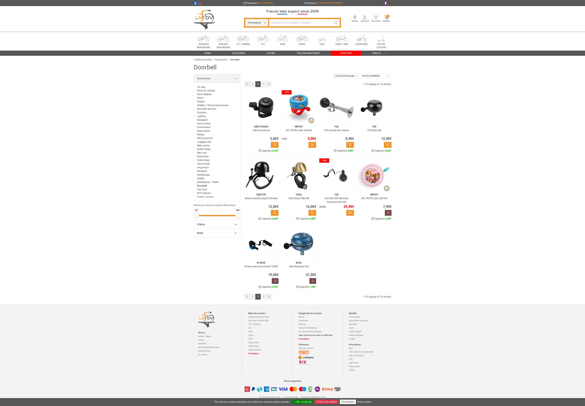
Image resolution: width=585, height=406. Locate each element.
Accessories (204, 78)
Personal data (354, 366)
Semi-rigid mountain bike (258, 321)
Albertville (202, 344)
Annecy (201, 340)
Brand (200, 233)
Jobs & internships (356, 355)
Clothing (302, 324)
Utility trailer (203, 160)
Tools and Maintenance (308, 328)
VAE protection (205, 138)
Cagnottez (269, 150)
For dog (201, 87)
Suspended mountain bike (258, 317)
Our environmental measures (310, 332)
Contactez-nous (204, 351)
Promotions (346, 53)
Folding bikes (253, 346)
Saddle (200, 178)
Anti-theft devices (206, 108)
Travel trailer (203, 163)
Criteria (201, 224)
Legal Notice (353, 363)
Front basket (203, 127)
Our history (202, 355)
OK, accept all (303, 402)
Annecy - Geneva (204, 336)
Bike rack (202, 152)
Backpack (202, 171)
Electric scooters (254, 350)
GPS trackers (204, 193)
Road (250, 332)
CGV (351, 359)
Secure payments (292, 381)
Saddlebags (203, 174)
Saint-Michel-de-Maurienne (208, 347)
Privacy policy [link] (364, 402)
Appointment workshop (358, 321)
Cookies (352, 370)
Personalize (347, 402)
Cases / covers (205, 196)
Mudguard (202, 119)
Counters (202, 112)
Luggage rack (204, 141)
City (250, 328)
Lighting (201, 116)
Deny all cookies (327, 402)
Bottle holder (204, 149)
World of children (206, 90)
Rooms (301, 317)
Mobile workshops (356, 335)
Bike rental (353, 324)
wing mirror (203, 167)
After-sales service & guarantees (361, 352)
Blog (351, 348)
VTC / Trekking (254, 324)
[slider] (196, 215)
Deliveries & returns (306, 348)
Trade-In (352, 339)
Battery (201, 134)
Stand (200, 98)
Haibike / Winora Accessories (213, 105)
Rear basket (203, 130)
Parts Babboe (204, 94)
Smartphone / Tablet (208, 182)
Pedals (201, 101)
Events (351, 328)
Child (250, 339)
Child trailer (203, 156)
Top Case (202, 189)
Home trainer (204, 123)
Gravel (250, 335)
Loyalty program (355, 332)
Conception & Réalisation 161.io (313, 397)
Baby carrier (203, 145)
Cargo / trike (253, 343)
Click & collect (354, 317)
